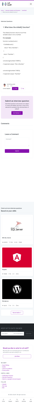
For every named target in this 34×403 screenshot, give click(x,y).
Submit (17, 151)
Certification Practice (7, 375)
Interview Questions (7, 377)
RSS (3, 388)
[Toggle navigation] (31, 4)
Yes (16, 88)
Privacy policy (5, 370)
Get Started (16, 113)
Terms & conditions (7, 368)
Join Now (17, 356)
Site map (4, 386)
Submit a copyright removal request (11, 379)
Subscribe (28, 333)
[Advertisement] (17, 179)
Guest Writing (5, 365)
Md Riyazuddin (11, 84)
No (23, 88)
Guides (4, 367)
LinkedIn (4, 384)
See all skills (16, 312)
